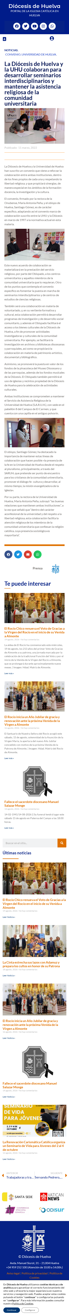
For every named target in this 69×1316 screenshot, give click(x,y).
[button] (4, 39)
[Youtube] (34, 26)
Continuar (11, 1310)
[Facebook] (16, 26)
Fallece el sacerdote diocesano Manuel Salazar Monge (31, 804)
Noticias (11, 50)
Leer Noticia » (9, 917)
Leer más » (9, 673)
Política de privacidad (35, 1273)
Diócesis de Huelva (34, 6)
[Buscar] (62, 843)
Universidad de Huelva (39, 54)
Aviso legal (13, 1273)
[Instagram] (43, 26)
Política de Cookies (22, 1303)
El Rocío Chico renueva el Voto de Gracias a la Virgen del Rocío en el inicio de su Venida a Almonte (34, 632)
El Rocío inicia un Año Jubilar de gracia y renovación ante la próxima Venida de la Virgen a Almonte (32, 720)
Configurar (30, 1310)
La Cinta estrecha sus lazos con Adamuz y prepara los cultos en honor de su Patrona (31, 964)
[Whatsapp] (52, 26)
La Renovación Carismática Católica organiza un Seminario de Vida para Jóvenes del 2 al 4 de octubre (34, 1146)
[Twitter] (25, 26)
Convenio (13, 54)
